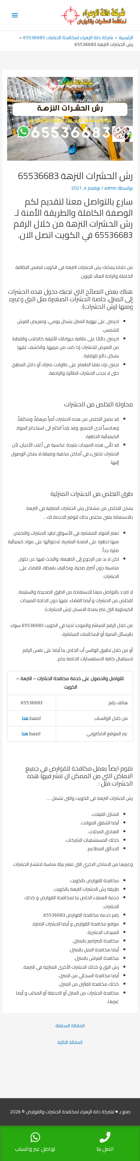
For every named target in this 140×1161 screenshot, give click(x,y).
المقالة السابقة (70, 1025)
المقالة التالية (70, 1042)
